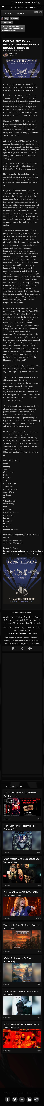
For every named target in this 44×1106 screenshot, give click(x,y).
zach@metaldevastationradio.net (22, 633)
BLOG (27, 2)
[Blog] (2, 35)
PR (41, 7)
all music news (7, 22)
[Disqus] (22, 683)
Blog (6, 19)
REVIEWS (22, 7)
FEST (13, 7)
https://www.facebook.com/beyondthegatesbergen (23, 550)
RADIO (35, 2)
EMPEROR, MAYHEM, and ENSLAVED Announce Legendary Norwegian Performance (12, 28)
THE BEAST (13, 54)
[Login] (39, 2)
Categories (14, 19)
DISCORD (38, 12)
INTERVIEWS (17, 2)
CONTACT (33, 7)
